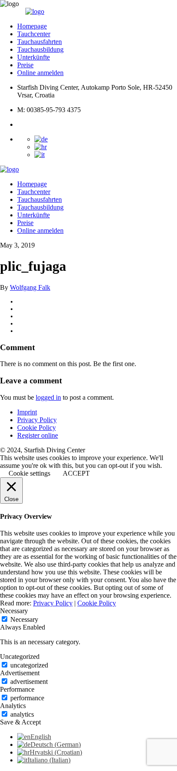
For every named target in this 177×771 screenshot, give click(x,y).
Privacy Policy (37, 419)
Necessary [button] (14, 610)
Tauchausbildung (40, 49)
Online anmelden (40, 72)
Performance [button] (17, 689)
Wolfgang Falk (30, 287)
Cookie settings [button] (29, 473)
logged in (48, 397)
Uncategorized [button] (20, 656)
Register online (37, 435)
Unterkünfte (33, 57)
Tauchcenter (33, 34)
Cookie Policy (36, 427)
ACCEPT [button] (76, 473)
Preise (25, 65)
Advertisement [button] (20, 673)
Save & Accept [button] (20, 722)
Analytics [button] (13, 705)
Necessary (24, 619)
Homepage (32, 26)
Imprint (27, 412)
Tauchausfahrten (39, 41)
